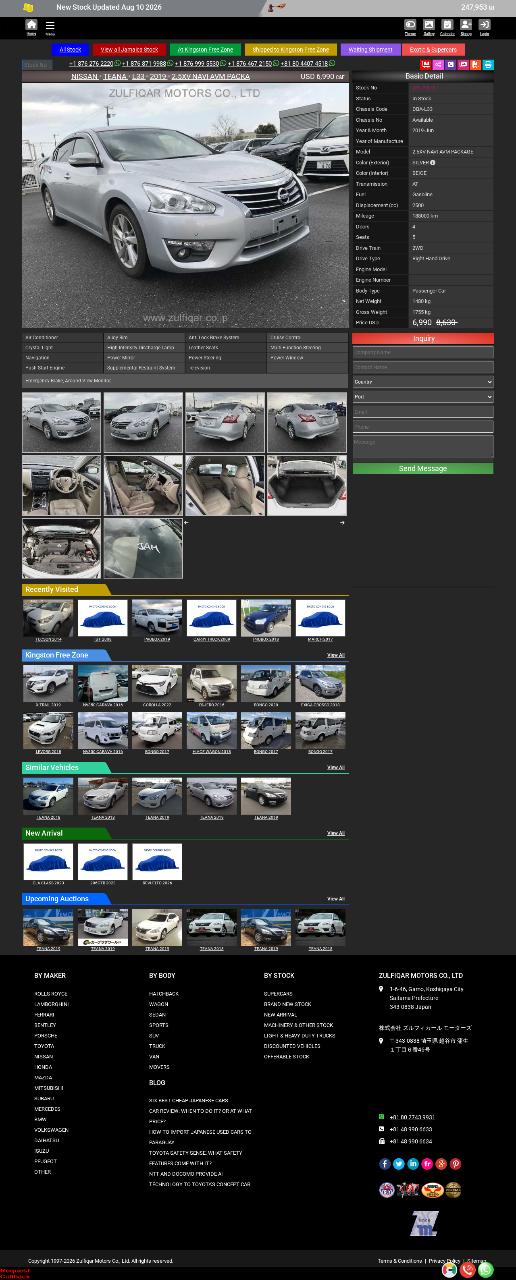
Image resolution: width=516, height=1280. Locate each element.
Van (154, 1057)
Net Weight (368, 301)
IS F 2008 (103, 639)
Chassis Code (371, 109)
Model (363, 152)
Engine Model (371, 269)
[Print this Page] (488, 65)
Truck (157, 1046)
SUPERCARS (278, 994)
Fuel (361, 194)
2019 (159, 76)
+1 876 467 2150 (250, 63)
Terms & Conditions (400, 1261)
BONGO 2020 (266, 705)
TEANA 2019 (157, 817)
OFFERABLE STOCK (286, 1057)
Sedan (157, 1015)
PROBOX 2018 (266, 639)
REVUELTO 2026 (157, 883)
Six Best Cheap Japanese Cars (188, 1100)
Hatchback (164, 994)
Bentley (45, 1025)
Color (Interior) (372, 173)
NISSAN (85, 76)
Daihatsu (46, 1140)
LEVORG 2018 (48, 751)
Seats (362, 237)
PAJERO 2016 (212, 705)
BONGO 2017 (157, 751)
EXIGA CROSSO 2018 (320, 705)
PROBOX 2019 (157, 639)
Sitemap (476, 1261)
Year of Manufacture (379, 141)
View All (336, 655)
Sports (159, 1025)
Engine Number (373, 280)
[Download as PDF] (475, 65)
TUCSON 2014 (48, 639)
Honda (43, 1067)
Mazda (43, 1078)
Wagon (158, 1004)
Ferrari (44, 1015)
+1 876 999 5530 (197, 63)
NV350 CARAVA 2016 (103, 705)
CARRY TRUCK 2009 (212, 639)
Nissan (43, 1057)
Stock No (366, 88)
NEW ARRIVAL (280, 1015)
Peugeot (45, 1161)
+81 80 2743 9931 (412, 1117)
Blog (157, 1083)
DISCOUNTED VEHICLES (292, 1046)
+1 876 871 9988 (144, 63)
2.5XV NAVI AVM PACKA (211, 76)
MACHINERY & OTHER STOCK (298, 1025)
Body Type (368, 291)
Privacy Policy (444, 1261)
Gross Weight (371, 312)
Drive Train (368, 248)
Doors (363, 227)
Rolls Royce (50, 994)
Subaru (44, 1098)
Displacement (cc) (377, 205)
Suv (154, 1036)
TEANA (115, 76)
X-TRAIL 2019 (48, 705)
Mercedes (47, 1109)
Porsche (45, 1036)
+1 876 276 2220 (91, 63)
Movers (159, 1067)
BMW (40, 1119)
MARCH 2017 (320, 639)
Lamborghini (51, 1004)
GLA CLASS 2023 (48, 883)
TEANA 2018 (48, 817)
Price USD (367, 322)
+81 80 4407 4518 (304, 63)
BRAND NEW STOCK (287, 1004)
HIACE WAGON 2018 (212, 751)
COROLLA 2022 (157, 705)
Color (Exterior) (372, 163)
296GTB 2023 (103, 883)
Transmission (371, 184)
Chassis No (369, 120)
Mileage (365, 216)
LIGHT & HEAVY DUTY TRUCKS (299, 1036)
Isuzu (41, 1151)
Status (363, 98)
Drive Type (368, 258)
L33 (139, 76)
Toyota (44, 1046)
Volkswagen (51, 1130)
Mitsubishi (48, 1088)
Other (42, 1172)
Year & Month (371, 130)
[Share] (438, 65)
